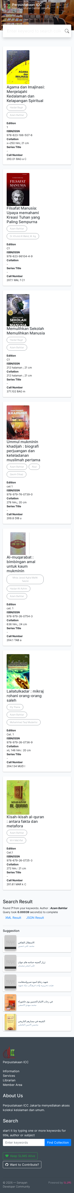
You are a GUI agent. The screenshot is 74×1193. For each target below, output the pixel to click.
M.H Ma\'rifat (16, 840)
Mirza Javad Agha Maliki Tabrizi (25, 579)
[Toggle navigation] (65, 6)
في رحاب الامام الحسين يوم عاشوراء (35, 1001)
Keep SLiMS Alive (22, 1156)
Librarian (9, 1080)
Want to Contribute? (24, 1165)
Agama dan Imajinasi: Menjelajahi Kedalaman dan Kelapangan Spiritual (26, 94)
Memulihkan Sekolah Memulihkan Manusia (26, 330)
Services (9, 1076)
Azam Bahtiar (17, 115)
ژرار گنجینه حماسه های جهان (31, 962)
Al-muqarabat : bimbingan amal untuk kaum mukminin (21, 564)
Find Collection (58, 1142)
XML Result (13, 917)
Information (11, 1071)
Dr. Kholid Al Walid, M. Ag (23, 236)
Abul (34, 466)
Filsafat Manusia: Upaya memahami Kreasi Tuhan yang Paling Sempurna (23, 215)
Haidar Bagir (16, 107)
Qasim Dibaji (16, 474)
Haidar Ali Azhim (18, 588)
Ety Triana (15, 707)
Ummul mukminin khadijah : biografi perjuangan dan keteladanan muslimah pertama (23, 450)
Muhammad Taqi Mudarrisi (23, 722)
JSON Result (35, 917)
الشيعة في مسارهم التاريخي (31, 1021)
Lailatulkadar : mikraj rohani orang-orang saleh (25, 696)
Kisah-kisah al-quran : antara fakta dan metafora (25, 821)
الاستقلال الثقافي (26, 942)
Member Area (12, 1085)
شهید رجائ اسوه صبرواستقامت (33, 981)
